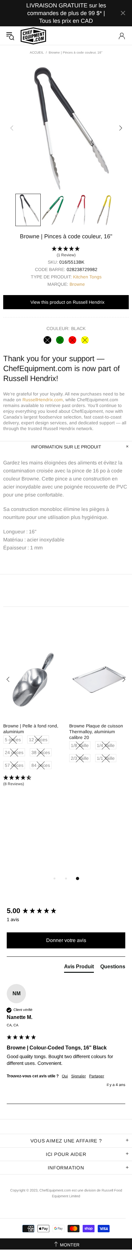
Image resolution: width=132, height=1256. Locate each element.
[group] (66, 911)
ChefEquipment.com (33, 36)
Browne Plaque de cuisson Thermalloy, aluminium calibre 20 (96, 731)
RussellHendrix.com (42, 399)
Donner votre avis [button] (66, 940)
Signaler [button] (78, 1076)
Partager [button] (96, 1076)
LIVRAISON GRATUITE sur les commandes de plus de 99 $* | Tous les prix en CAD (66, 13)
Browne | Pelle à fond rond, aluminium (30, 728)
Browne (77, 284)
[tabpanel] (33, 720)
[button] (66, 252)
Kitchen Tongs (87, 276)
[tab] (79, 968)
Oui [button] (65, 1076)
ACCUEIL (37, 52)
